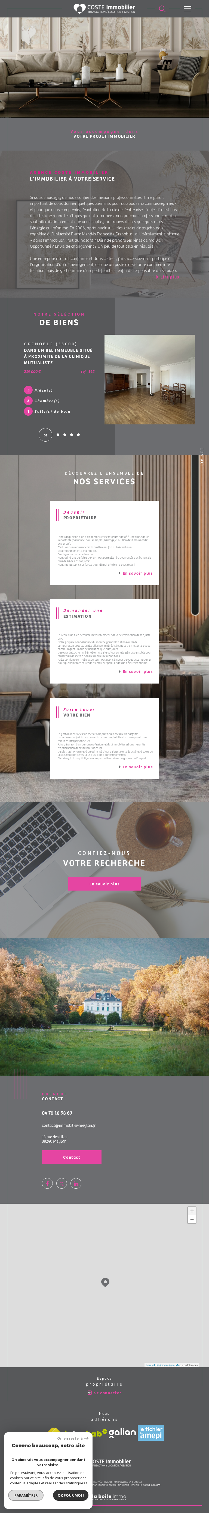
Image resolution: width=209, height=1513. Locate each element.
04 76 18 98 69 (57, 1109)
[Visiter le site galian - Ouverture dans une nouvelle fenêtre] (122, 1430)
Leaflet (150, 1362)
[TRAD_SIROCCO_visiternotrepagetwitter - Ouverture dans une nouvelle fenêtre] (61, 1180)
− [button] (192, 1216)
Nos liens (123, 1482)
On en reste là (70, 1438)
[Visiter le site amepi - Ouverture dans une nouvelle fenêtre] (151, 1430)
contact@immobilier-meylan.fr (69, 1122)
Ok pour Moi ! (71, 1495)
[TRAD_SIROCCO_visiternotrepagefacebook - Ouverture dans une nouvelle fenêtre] (47, 1180)
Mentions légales (96, 1482)
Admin (112, 1482)
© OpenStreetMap (169, 1362)
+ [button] (192, 1208)
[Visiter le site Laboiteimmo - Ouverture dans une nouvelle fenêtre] (104, 1499)
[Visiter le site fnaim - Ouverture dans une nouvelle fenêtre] (54, 1429)
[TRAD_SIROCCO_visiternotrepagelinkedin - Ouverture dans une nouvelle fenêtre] (75, 1180)
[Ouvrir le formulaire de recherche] (162, 8)
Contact (202, 458)
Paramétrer (26, 1495)
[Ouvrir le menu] (187, 8)
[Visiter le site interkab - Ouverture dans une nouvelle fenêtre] (86, 1430)
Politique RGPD (140, 1482)
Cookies (155, 1482)
